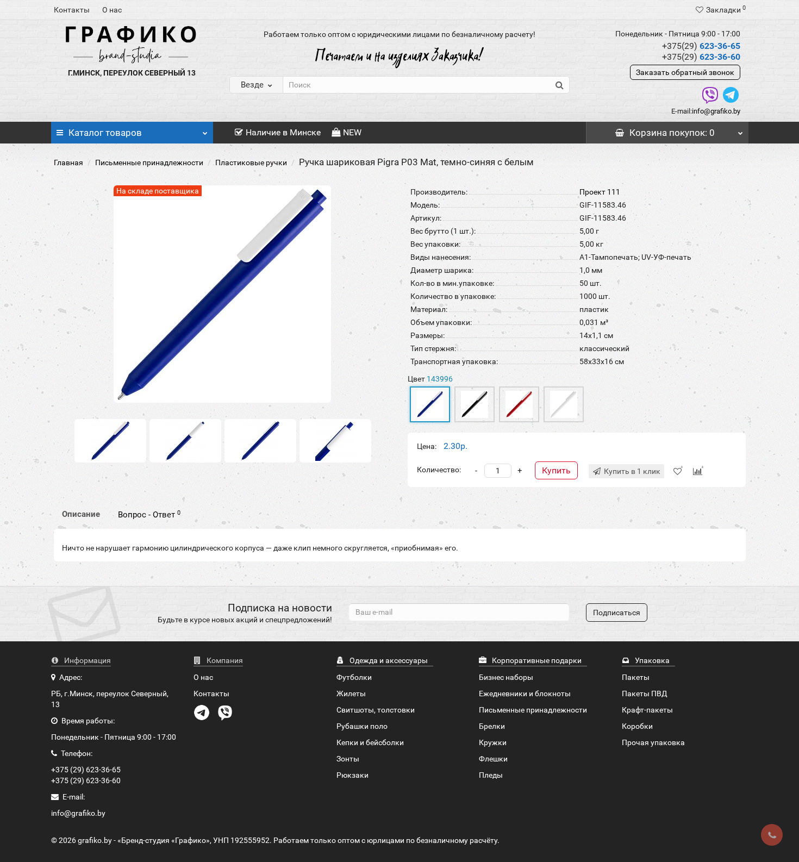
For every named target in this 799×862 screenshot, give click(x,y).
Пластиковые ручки (251, 162)
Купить (556, 470)
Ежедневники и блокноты (525, 693)
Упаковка (651, 660)
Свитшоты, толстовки (375, 709)
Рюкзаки (352, 775)
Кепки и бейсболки (370, 742)
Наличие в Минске (283, 132)
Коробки (637, 726)
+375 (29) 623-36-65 (86, 769)
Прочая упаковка (653, 742)
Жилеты (351, 693)
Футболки (354, 677)
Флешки (493, 758)
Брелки (492, 726)
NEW (352, 132)
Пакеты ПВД (644, 693)
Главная (68, 162)
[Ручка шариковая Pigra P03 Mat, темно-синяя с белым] (110, 440)
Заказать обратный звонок (685, 72)
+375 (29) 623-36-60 (86, 780)
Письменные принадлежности (149, 162)
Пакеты (636, 677)
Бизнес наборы (506, 677)
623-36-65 (701, 46)
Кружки (493, 742)
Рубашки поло (362, 726)
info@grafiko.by (716, 111)
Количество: (439, 469)
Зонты (347, 758)
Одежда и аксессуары (388, 660)
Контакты (72, 9)
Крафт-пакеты (647, 709)
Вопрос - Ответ (149, 514)
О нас (112, 9)
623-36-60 (701, 57)
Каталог (105, 132)
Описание (81, 514)
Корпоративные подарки (536, 660)
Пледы (491, 775)
